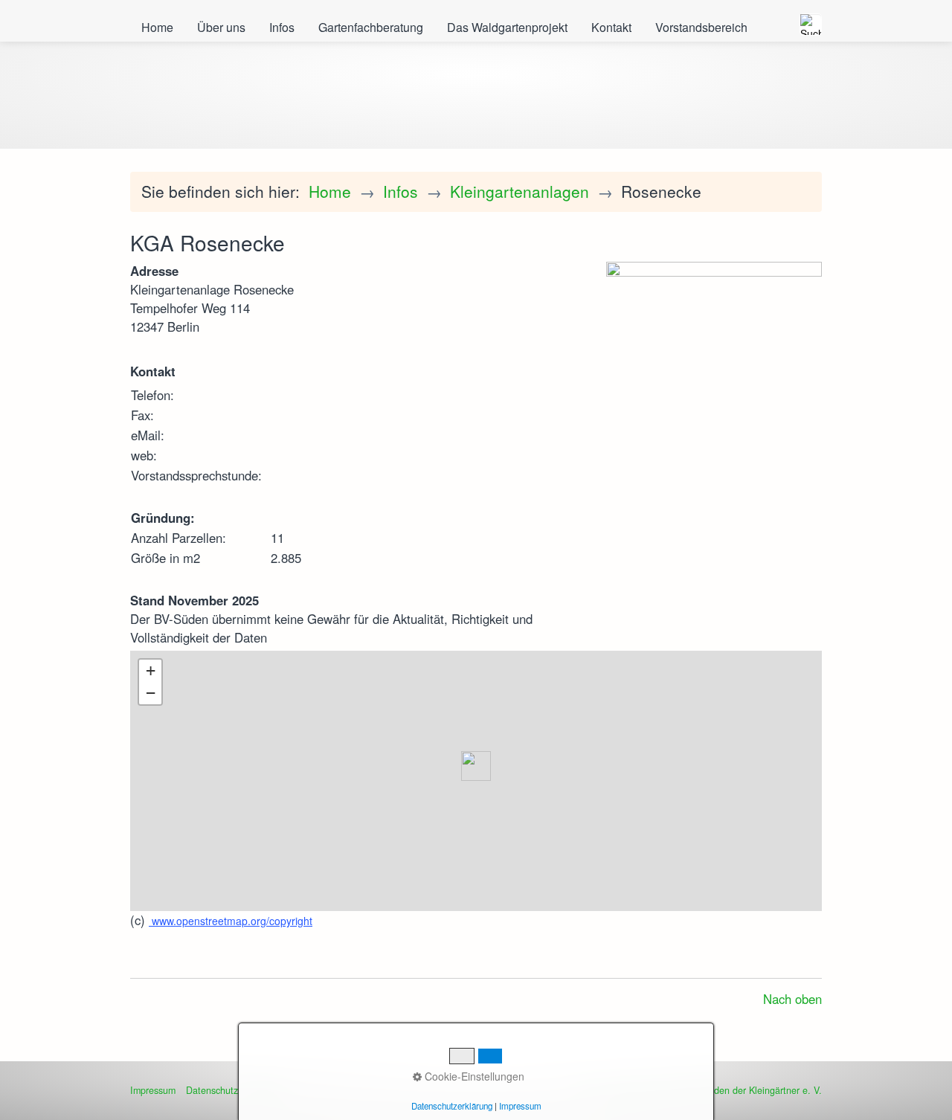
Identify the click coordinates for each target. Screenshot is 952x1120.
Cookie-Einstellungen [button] (473, 1076)
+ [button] (150, 670)
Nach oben (792, 999)
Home (330, 191)
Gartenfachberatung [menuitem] (370, 27)
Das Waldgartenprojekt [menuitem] (507, 27)
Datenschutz (212, 1090)
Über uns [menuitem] (221, 27)
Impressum (153, 1090)
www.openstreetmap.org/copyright (230, 920)
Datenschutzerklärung (451, 1106)
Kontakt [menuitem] (611, 27)
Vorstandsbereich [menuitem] (701, 27)
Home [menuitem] (157, 27)
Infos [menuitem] (282, 27)
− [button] (150, 692)
